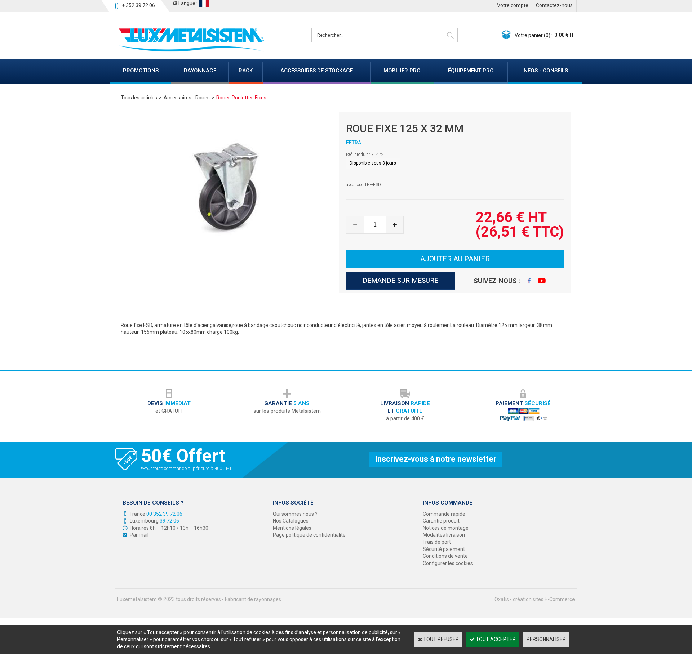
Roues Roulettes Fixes (241, 97)
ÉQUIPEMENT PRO (471, 70)
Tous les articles (139, 97)
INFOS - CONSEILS (545, 70)
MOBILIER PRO (402, 70)
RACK (246, 70)
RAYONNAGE (200, 70)
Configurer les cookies (448, 563)
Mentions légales (292, 528)
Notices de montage (446, 528)
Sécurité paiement (444, 549)
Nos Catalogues (291, 521)
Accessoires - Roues (187, 97)
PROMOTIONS (141, 70)
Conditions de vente (445, 556)
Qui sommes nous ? (295, 514)
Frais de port (437, 542)
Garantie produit (441, 521)
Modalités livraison (444, 535)
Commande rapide (444, 514)
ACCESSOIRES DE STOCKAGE (316, 70)
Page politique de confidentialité (309, 535)
